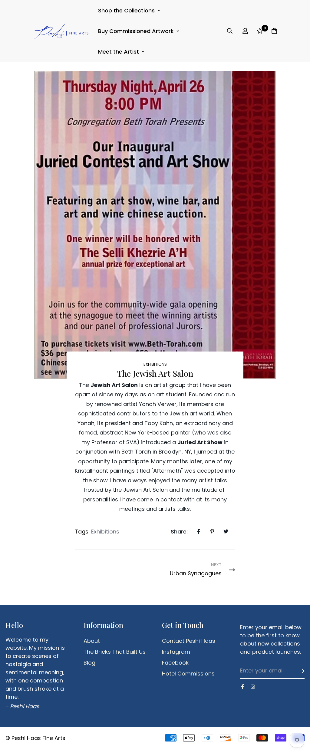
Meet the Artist (118, 51)
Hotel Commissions (188, 673)
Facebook (175, 662)
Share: (179, 531)
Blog (89, 662)
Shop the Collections (126, 10)
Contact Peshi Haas (188, 641)
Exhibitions (155, 364)
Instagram (176, 652)
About (92, 641)
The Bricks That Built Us (115, 652)
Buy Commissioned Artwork (136, 31)
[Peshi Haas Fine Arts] (61, 31)
